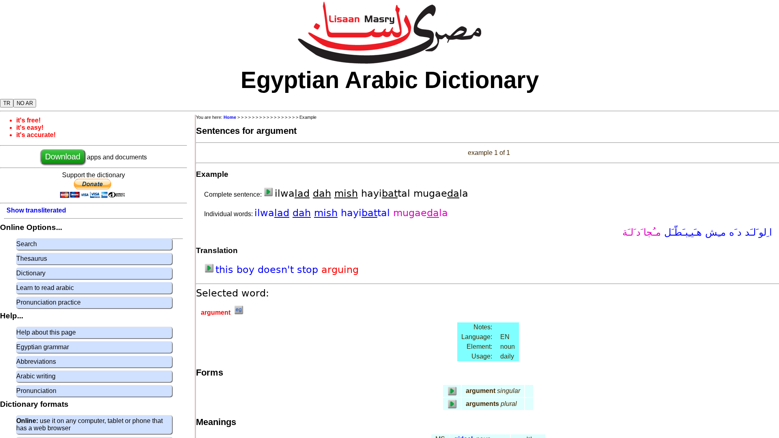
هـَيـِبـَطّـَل (681, 232)
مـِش (714, 232)
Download (62, 156)
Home (230, 117)
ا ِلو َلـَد (757, 232)
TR (6, 103)
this (226, 269)
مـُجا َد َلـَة (641, 232)
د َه (734, 232)
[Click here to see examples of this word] (238, 312)
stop (309, 269)
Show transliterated (36, 210)
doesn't (277, 269)
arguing (340, 269)
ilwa (271, 213)
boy (247, 269)
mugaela (420, 213)
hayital (367, 213)
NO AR (25, 103)
